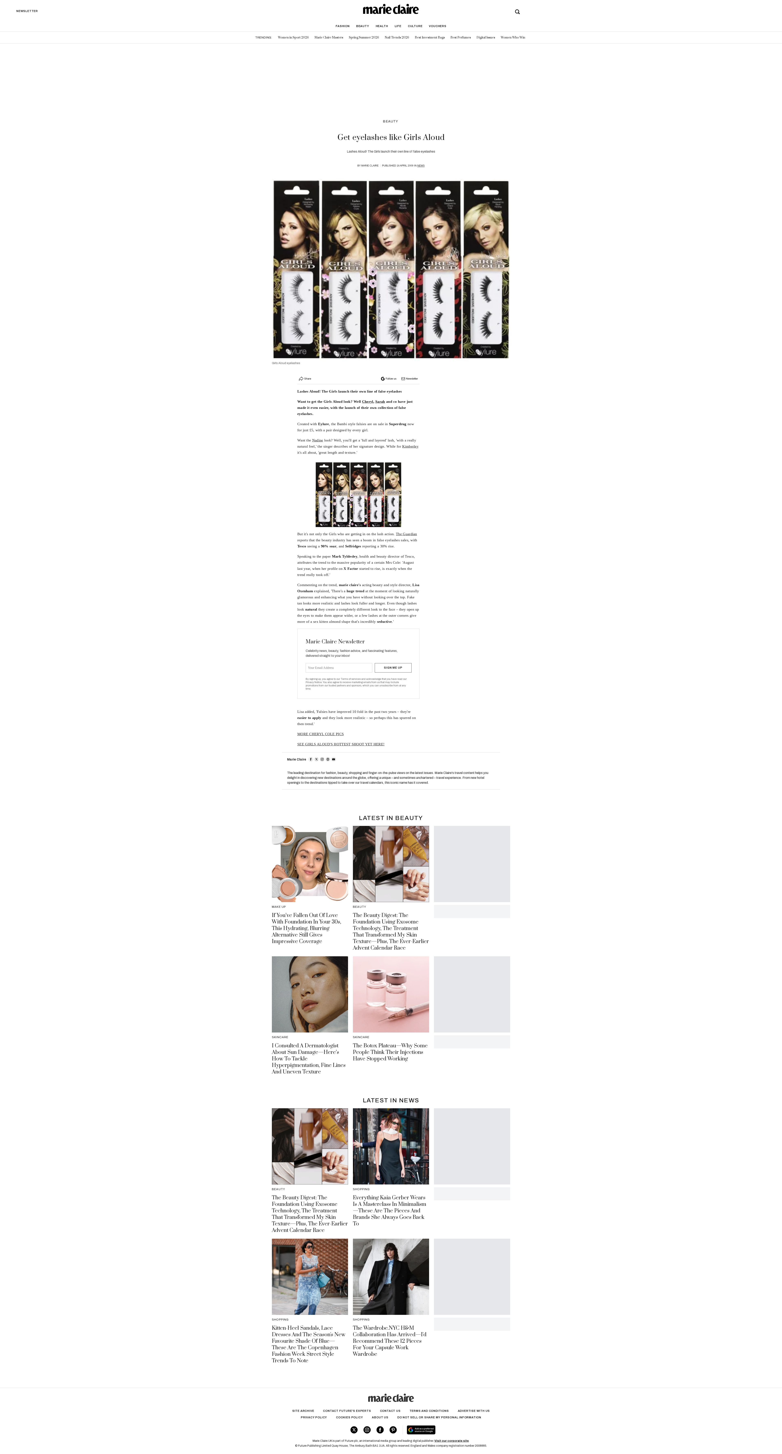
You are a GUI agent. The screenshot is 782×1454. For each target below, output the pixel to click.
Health (382, 26)
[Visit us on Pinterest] (393, 1429)
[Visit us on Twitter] (354, 1429)
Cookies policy (349, 1417)
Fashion (343, 26)
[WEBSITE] (327, 759)
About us (380, 1417)
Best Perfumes (460, 38)
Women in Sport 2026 (293, 38)
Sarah (380, 402)
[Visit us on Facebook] (380, 1429)
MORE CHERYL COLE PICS (320, 734)
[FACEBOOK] (310, 759)
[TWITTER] (316, 759)
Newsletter (412, 378)
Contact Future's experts (347, 1410)
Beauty (362, 26)
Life (398, 26)
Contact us (390, 1410)
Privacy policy (314, 1417)
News (421, 165)
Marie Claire (370, 165)
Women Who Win (513, 38)
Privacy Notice (314, 682)
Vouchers (437, 26)
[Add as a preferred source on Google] (447, 1429)
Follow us (391, 378)
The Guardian (406, 534)
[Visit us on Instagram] (367, 1429)
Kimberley (410, 446)
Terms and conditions (429, 1410)
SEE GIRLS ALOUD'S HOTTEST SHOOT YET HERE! (340, 744)
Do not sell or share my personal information (439, 1417)
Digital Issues (486, 38)
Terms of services (351, 679)
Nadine (317, 440)
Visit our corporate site (451, 1440)
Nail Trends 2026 (397, 38)
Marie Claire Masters (328, 38)
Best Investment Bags (430, 38)
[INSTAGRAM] (322, 759)
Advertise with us (474, 1410)
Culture (415, 26)
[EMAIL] (333, 759)
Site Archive (303, 1410)
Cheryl (367, 402)
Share (307, 378)
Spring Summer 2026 (364, 38)
